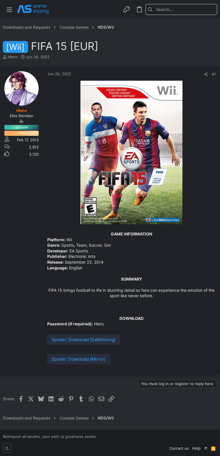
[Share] (206, 74)
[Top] (205, 448)
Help (196, 448)
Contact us (179, 448)
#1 (214, 74)
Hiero (12, 57)
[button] (9, 9)
